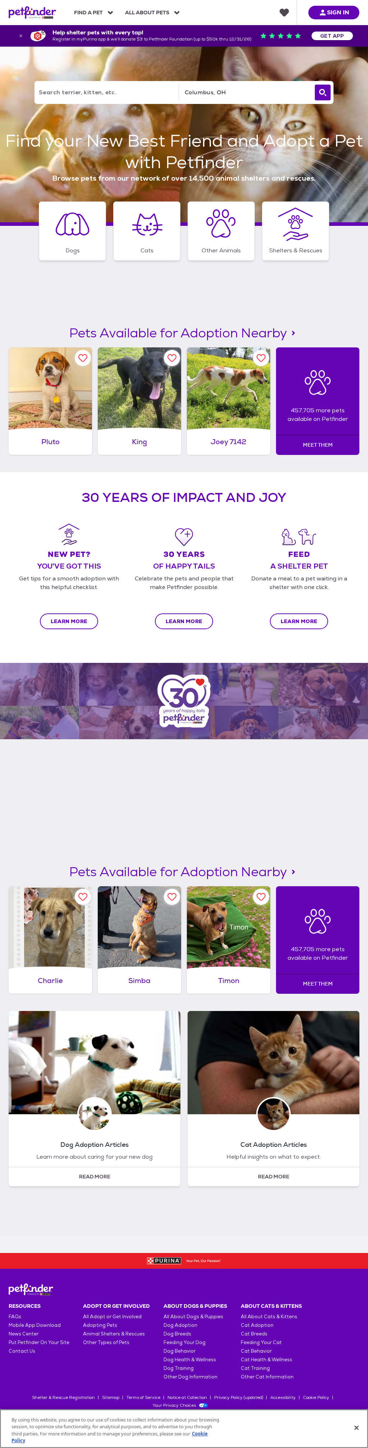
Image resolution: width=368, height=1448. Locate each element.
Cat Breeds (254, 1334)
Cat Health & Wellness (266, 1360)
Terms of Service (143, 1397)
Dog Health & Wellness (190, 1360)
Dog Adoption (180, 1325)
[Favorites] (284, 12)
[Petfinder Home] (32, 12)
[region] (184, 1428)
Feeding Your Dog (185, 1342)
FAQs (15, 1317)
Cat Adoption (257, 1325)
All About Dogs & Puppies (193, 1317)
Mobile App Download (35, 1325)
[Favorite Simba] (172, 897)
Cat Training (255, 1368)
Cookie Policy (316, 1397)
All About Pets (147, 12)
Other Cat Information (267, 1377)
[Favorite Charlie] (83, 897)
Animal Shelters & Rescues (114, 1334)
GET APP (332, 36)
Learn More (69, 621)
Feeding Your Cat (261, 1342)
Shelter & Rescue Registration (63, 1397)
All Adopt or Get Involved (112, 1317)
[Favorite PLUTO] (83, 358)
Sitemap (110, 1397)
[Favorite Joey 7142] (261, 358)
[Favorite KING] (172, 358)
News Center (23, 1334)
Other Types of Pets (106, 1342)
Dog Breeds (177, 1334)
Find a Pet (88, 12)
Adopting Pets (100, 1325)
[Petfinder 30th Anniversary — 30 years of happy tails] (184, 701)
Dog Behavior (180, 1351)
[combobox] (245, 92)
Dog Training (179, 1368)
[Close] (356, 1427)
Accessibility (283, 1397)
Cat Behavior (256, 1351)
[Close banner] (21, 36)
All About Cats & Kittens (269, 1317)
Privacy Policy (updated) (238, 1397)
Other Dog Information (190, 1377)
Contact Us (22, 1351)
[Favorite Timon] (261, 897)
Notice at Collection (187, 1397)
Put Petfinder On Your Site (39, 1342)
